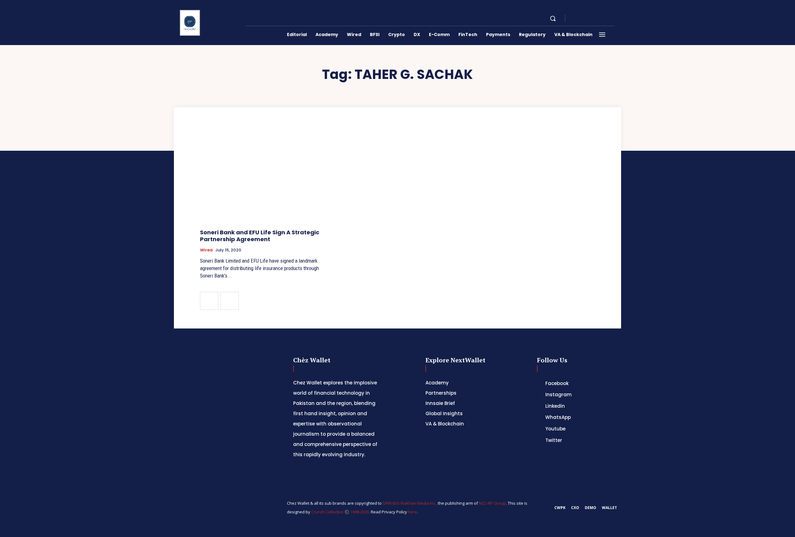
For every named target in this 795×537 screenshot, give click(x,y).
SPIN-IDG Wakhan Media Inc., (410, 503)
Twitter (553, 440)
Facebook (557, 383)
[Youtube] (612, 18)
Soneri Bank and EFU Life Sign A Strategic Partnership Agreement (259, 235)
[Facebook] (575, 18)
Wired (206, 250)
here (412, 512)
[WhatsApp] (605, 18)
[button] (552, 18)
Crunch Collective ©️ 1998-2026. (340, 512)
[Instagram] (582, 18)
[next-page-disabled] (229, 301)
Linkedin (555, 406)
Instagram (558, 394)
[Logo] (190, 23)
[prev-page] (209, 301)
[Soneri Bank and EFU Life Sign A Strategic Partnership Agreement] (262, 177)
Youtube (555, 428)
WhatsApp (558, 417)
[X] (597, 18)
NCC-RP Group (492, 503)
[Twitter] (538, 440)
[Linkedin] (590, 18)
